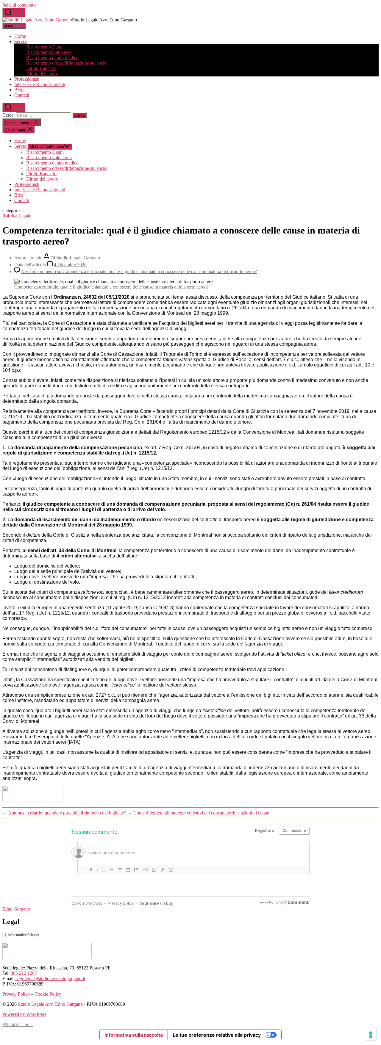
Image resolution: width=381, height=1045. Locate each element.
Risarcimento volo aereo (49, 52)
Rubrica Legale (16, 215)
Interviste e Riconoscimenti (39, 84)
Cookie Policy (48, 994)
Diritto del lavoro (42, 73)
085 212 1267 (24, 973)
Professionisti (26, 79)
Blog (19, 89)
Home (20, 36)
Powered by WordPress (24, 1014)
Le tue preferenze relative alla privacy (217, 1035)
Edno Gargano (16, 908)
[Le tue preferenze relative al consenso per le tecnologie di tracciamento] (370, 1034)
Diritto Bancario (41, 68)
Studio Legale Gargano (78, 257)
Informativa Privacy (23, 935)
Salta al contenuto (19, 4)
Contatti (21, 95)
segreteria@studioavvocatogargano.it (50, 978)
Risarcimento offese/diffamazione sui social (66, 62)
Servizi (20, 41)
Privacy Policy (16, 994)
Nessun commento (139, 271)
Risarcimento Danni (45, 46)
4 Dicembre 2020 (70, 264)
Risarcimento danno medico (52, 57)
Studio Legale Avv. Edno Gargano (50, 1004)
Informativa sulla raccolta (133, 1035)
